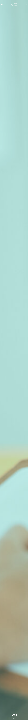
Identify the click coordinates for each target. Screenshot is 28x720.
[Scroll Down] (14, 718)
